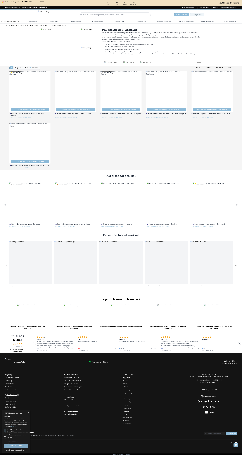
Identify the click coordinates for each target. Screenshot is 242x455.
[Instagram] (231, 443)
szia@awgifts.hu (19, 362)
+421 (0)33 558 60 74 (230, 361)
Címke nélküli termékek (71, 414)
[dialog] (16, 431)
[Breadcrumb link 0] (6, 25)
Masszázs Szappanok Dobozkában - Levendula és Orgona (74, 327)
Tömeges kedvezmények (71, 384)
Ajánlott (208, 67)
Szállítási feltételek (10, 384)
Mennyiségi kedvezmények (228, 7)
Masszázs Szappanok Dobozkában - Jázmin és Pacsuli (121, 326)
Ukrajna (125, 414)
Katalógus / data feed (11, 390)
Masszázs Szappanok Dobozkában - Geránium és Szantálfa (214, 327)
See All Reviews (17, 351)
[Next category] (235, 265)
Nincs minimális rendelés (189, 7)
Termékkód (219, 67)
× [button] (28, 412)
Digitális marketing (10, 401)
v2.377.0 (128, 454)
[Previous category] (6, 265)
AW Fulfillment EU (10, 407)
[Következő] (239, 343)
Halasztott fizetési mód (71, 390)
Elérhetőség (8, 381)
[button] (16, 450)
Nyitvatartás (8, 387)
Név (229, 67)
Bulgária (125, 396)
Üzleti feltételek (68, 400)
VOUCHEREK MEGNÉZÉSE (229, 3)
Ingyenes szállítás (204, 7)
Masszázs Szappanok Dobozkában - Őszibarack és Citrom (168, 327)
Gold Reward (214, 7)
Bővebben (198, 62)
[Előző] (34, 343)
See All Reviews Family (16, 349)
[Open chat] (235, 445)
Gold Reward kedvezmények (72, 387)
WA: (100, 362)
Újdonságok (196, 67)
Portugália (126, 420)
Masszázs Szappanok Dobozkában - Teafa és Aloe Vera (27, 327)
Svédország (126, 399)
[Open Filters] (11, 67)
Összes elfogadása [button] (16, 446)
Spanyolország (127, 417)
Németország (127, 423)
